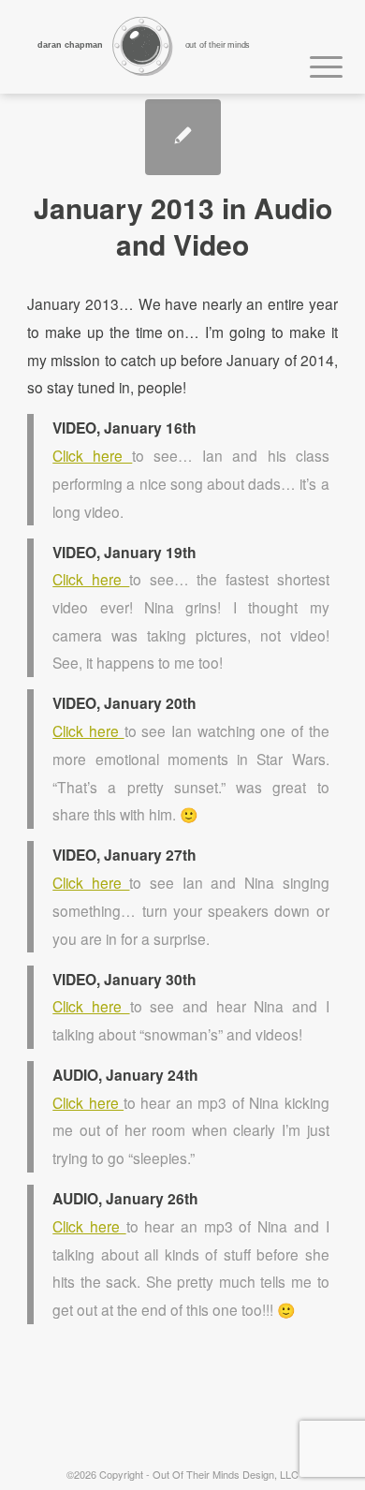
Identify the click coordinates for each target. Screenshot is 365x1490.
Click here (92, 455)
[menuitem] (317, 63)
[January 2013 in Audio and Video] (183, 137)
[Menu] (317, 63)
